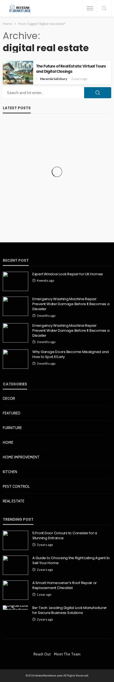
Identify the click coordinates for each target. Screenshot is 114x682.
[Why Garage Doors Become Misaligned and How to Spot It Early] (15, 359)
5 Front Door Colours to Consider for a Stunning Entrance (64, 536)
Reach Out (42, 654)
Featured (11, 413)
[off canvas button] (90, 8)
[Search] (104, 8)
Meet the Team (67, 654)
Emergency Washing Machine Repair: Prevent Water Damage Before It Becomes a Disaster (71, 304)
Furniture (12, 428)
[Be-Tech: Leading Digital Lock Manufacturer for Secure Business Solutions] (15, 607)
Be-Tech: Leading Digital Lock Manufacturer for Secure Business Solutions (69, 610)
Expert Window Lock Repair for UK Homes (67, 274)
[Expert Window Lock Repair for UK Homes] (15, 281)
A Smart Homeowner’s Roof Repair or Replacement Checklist (64, 585)
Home (8, 442)
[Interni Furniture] (20, 8)
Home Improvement (21, 457)
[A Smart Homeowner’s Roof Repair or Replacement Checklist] (15, 590)
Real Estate (13, 501)
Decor (9, 398)
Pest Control (16, 486)
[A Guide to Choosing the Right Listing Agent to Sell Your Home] (15, 565)
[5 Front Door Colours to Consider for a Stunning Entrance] (15, 540)
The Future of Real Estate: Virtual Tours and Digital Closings (71, 69)
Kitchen (10, 472)
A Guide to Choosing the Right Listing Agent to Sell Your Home (71, 561)
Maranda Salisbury (53, 79)
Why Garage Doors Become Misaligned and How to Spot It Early (70, 354)
